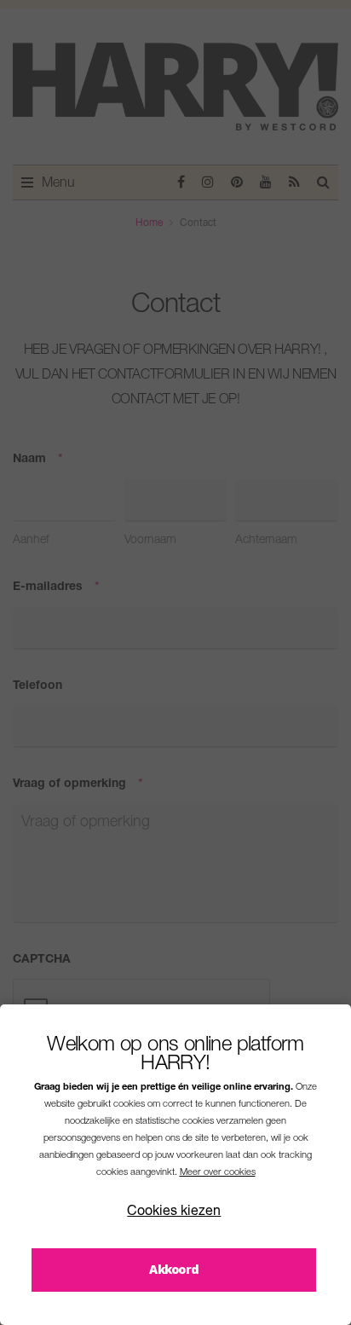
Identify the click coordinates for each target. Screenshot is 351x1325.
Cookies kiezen (174, 1212)
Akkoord (174, 1269)
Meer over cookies (218, 1172)
